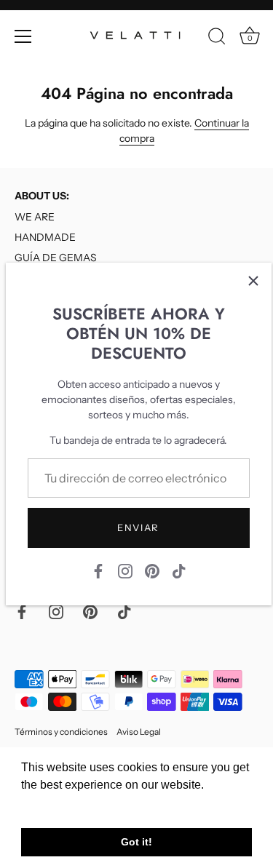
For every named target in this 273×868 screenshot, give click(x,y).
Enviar (138, 527)
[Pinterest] (152, 570)
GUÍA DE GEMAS (56, 257)
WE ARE (35, 216)
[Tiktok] (179, 570)
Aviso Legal (138, 731)
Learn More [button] (52, 804)
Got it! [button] (136, 842)
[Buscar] (217, 39)
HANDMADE (45, 237)
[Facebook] (98, 570)
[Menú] (23, 36)
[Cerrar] (253, 281)
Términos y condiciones (61, 731)
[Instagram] (125, 570)
